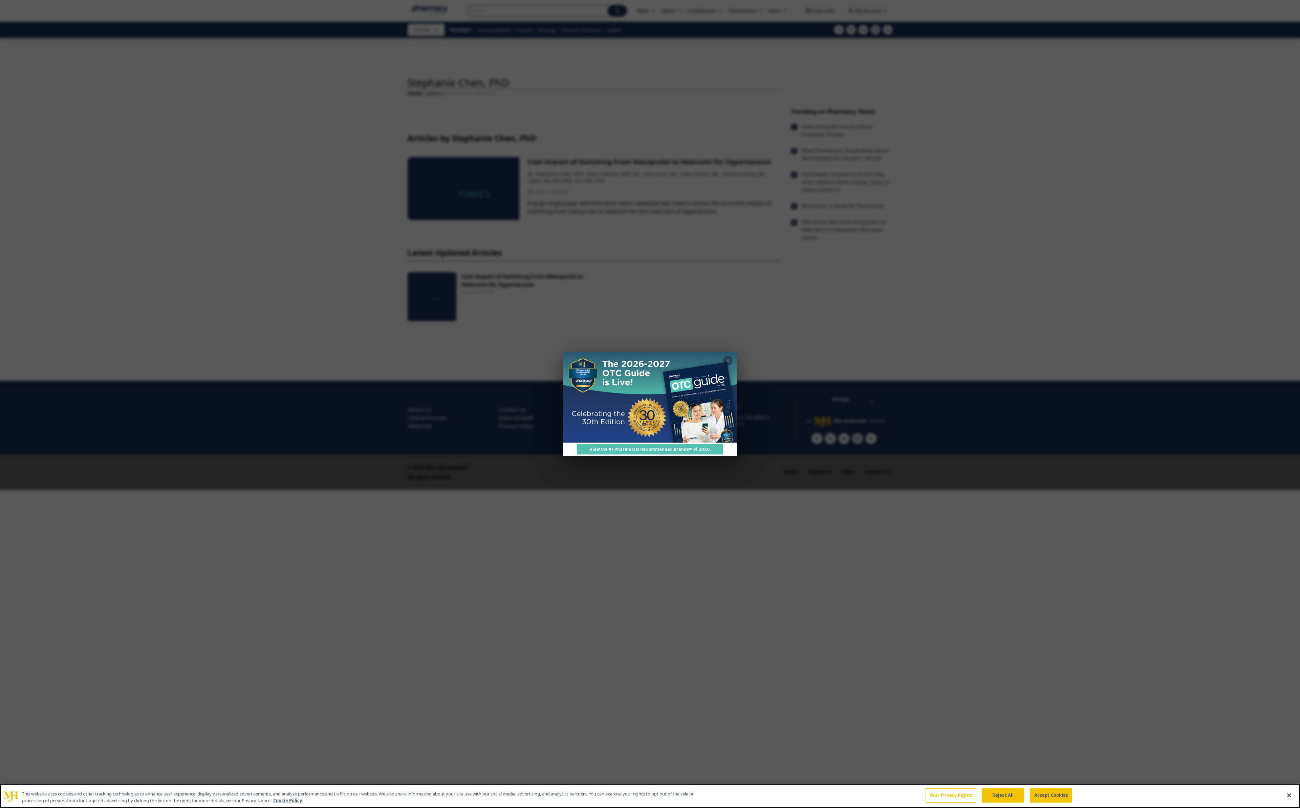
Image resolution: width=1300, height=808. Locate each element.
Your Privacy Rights (950, 795)
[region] (650, 796)
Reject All (1003, 795)
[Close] (1289, 795)
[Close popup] (728, 360)
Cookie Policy (287, 801)
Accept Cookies (1051, 795)
